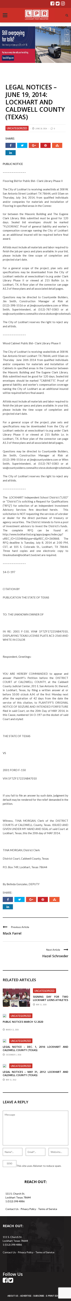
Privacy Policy (29, 1208)
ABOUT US (13, 1295)
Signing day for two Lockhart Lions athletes (50, 998)
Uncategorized (17, 128)
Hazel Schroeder (55, 956)
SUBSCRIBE (39, 1295)
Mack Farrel (12, 933)
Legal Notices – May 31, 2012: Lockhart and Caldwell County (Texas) (35, 1073)
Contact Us (12, 1208)
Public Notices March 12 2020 (23, 1021)
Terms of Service (47, 1208)
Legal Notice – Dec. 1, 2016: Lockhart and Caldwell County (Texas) (35, 1048)
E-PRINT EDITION (55, 1295)
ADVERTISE (25, 1295)
